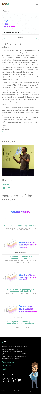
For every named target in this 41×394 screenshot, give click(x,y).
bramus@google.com (7, 32)
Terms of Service (8, 362)
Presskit (4, 369)
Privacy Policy (6, 365)
